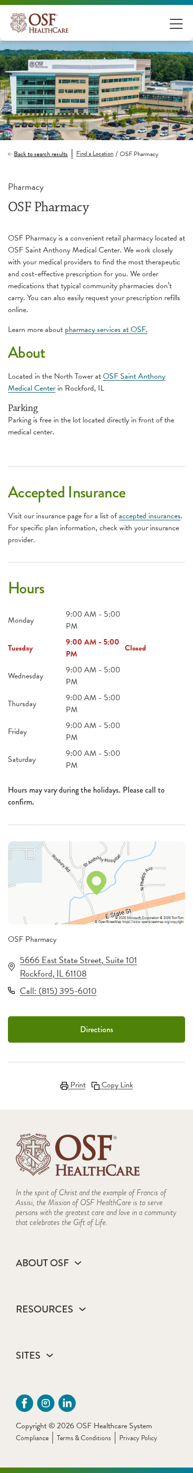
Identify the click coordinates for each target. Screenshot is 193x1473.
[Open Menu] (176, 23)
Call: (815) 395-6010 (58, 990)
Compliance (32, 1438)
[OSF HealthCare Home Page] (39, 23)
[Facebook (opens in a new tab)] (24, 1403)
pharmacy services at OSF (105, 329)
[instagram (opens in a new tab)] (45, 1403)
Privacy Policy (138, 1438)
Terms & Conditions (84, 1438)
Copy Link (116, 1085)
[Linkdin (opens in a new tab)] (67, 1403)
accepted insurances (150, 516)
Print (77, 1085)
